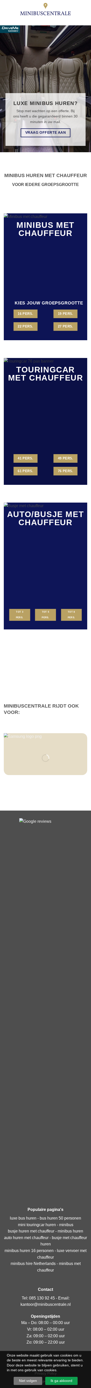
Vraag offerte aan (45, 132)
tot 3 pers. (19, 614)
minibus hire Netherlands (33, 1263)
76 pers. (65, 471)
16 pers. (25, 314)
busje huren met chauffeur (31, 1231)
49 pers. (65, 458)
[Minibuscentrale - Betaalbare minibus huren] (45, 9)
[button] (7, 9)
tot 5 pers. (45, 614)
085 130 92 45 (42, 1298)
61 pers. (25, 471)
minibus (66, 1225)
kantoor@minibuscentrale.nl (45, 1304)
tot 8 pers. (71, 614)
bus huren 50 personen (60, 1218)
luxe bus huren (23, 1218)
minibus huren (70, 1231)
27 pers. (65, 326)
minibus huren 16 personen (29, 1250)
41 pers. (25, 458)
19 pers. (65, 314)
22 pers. (25, 326)
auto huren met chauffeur (26, 1238)
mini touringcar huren (37, 1225)
